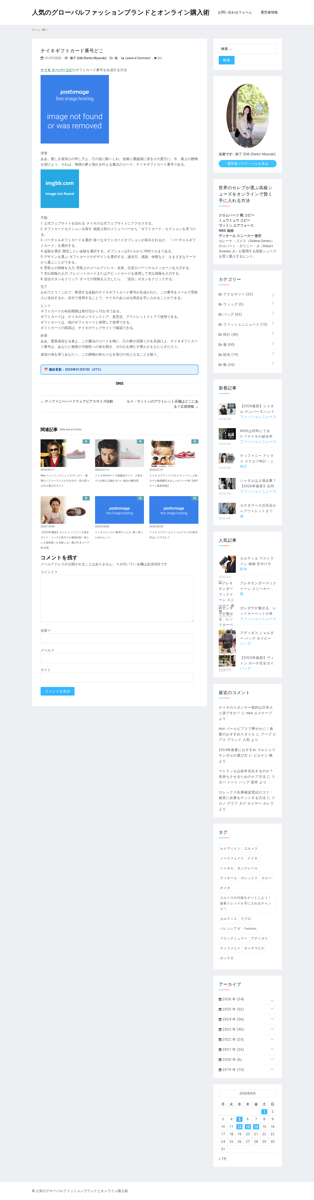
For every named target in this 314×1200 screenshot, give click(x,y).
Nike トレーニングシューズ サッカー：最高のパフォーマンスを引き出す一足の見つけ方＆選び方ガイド (65, 480)
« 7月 (223, 1159)
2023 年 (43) (233, 1029)
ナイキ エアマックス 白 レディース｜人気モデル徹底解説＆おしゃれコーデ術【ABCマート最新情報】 (173, 480)
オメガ (225, 888)
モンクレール (247, 868)
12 (239, 1127)
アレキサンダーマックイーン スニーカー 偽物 (258, 588)
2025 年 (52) (233, 1009)
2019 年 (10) (233, 1070)
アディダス (259, 938)
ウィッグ (233, 304)
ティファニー (230, 948)
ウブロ (246, 919)
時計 (230, 334)
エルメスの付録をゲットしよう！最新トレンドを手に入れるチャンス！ (245, 903)
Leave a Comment (138, 58)
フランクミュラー (233, 938)
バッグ (232, 314)
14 (256, 1127)
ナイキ (253, 858)
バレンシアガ (230, 929)
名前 (45, 630)
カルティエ (228, 919)
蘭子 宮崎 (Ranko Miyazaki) (88, 58)
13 (248, 1127)
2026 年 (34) (233, 999)
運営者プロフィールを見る (247, 164)
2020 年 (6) (232, 1060)
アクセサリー (237, 294)
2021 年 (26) (233, 1049)
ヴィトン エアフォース (236, 225)
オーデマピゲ (254, 948)
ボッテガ (227, 958)
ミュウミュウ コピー (234, 220)
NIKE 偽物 (226, 231)
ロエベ (266, 878)
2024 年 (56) (233, 1019)
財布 (230, 355)
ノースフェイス (232, 858)
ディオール (228, 878)
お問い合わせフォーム (235, 12)
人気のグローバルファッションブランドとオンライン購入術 (121, 12)
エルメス (251, 848)
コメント (49, 572)
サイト (46, 670)
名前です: (226, 154)
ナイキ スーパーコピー (58, 70)
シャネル (227, 868)
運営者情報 (269, 12)
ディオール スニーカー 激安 (240, 236)
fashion (250, 929)
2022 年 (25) (233, 1039)
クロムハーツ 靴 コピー (237, 215)
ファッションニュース (244, 324)
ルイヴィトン (230, 848)
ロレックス (249, 878)
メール (47, 650)
